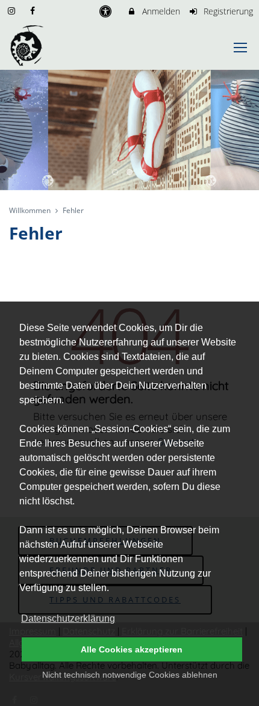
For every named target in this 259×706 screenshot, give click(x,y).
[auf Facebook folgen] (34, 10)
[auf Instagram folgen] (12, 10)
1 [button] (116, 173)
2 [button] (130, 173)
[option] (129, 130)
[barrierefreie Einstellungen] (106, 11)
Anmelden (160, 11)
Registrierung (227, 11)
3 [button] (145, 173)
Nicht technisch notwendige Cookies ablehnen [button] (129, 675)
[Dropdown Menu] (240, 47)
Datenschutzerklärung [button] (68, 618)
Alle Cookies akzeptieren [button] (132, 649)
